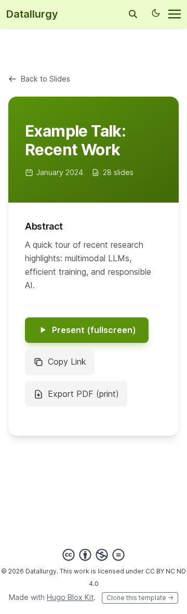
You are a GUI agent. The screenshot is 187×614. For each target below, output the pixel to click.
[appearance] (156, 13)
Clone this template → (139, 598)
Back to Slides (45, 78)
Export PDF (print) (83, 394)
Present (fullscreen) (94, 330)
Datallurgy (32, 14)
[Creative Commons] (93, 555)
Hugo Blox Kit (70, 597)
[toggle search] (133, 14)
